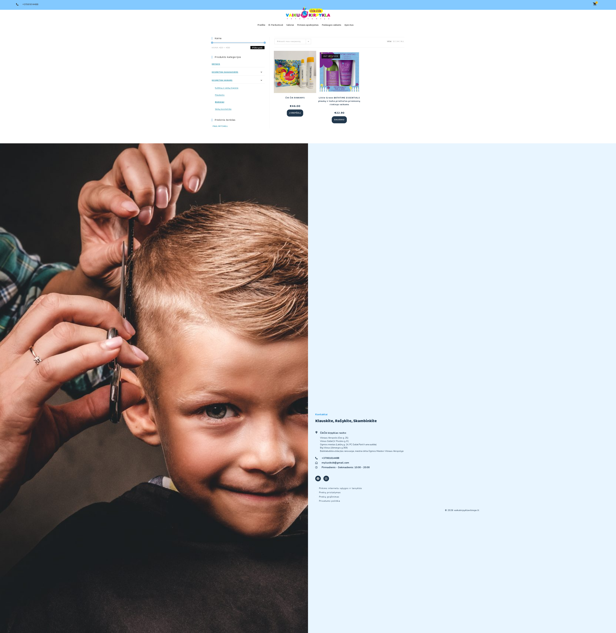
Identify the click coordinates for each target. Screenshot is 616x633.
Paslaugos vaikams (331, 25)
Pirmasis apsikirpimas (308, 25)
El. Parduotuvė (275, 25)
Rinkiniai (219, 102)
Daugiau (339, 119)
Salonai (290, 25)
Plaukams (220, 95)
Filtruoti (257, 47)
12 (394, 41)
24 (398, 41)
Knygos (216, 64)
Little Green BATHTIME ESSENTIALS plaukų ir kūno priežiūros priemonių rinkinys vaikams (339, 101)
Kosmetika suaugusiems (225, 72)
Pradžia (261, 25)
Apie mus (349, 25)
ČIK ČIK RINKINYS (295, 98)
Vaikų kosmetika (223, 109)
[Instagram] (326, 478)
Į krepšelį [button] (295, 113)
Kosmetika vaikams (222, 80)
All (402, 41)
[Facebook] (318, 478)
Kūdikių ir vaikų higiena (226, 87)
